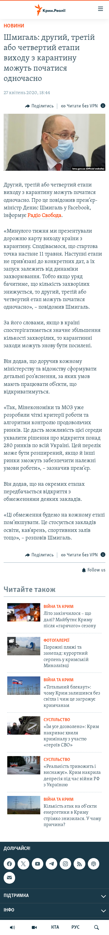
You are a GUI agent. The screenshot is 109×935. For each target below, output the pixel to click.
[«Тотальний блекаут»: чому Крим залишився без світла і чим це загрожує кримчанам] (23, 685)
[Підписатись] (9, 878)
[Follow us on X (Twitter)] (23, 864)
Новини (14, 26)
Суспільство (57, 720)
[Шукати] (97, 927)
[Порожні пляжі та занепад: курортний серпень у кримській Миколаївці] (23, 646)
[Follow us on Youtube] (37, 864)
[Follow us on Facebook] (9, 864)
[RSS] (79, 864)
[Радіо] (12, 927)
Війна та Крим (59, 607)
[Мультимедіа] (34, 927)
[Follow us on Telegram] (51, 864)
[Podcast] (93, 864)
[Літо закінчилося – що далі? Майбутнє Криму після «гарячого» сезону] (23, 612)
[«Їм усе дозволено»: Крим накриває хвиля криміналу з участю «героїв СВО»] (23, 725)
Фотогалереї (56, 640)
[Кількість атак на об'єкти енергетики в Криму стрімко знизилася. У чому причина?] (23, 805)
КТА (55, 927)
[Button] (39, 106)
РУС (75, 927)
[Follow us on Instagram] (65, 864)
